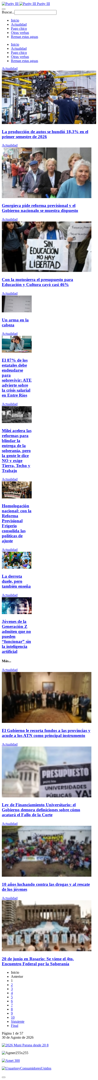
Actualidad (19, 24)
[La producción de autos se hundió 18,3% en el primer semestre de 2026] (49, 123)
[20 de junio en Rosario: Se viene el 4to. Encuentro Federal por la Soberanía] (46, 950)
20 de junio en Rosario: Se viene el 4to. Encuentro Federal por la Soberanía (38, 961)
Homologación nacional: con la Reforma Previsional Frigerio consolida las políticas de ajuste (16, 523)
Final (14, 1026)
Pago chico (19, 28)
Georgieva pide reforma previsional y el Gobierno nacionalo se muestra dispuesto (40, 208)
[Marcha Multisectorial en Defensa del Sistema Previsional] (17, 497)
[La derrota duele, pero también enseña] (17, 567)
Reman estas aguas (24, 37)
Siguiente (17, 1021)
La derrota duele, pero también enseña (16, 581)
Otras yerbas (20, 33)
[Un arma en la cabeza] (17, 311)
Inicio (15, 20)
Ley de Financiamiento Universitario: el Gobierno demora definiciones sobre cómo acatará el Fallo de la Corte (41, 809)
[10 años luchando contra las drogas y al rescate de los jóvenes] (46, 875)
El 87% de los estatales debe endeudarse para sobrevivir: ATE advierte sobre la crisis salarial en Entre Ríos (17, 378)
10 (13, 1017)
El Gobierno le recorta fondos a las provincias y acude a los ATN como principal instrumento (46, 733)
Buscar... (8, 12)
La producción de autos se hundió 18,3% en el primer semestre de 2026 (45, 134)
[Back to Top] (3, 1077)
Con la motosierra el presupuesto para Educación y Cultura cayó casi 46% (37, 282)
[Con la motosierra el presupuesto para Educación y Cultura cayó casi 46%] (46, 271)
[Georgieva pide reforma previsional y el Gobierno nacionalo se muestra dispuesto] (46, 197)
